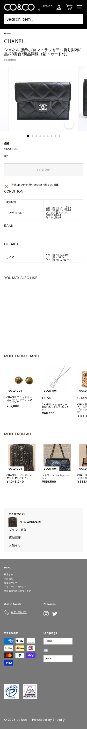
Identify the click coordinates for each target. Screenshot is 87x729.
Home (7, 33)
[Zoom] (69, 124)
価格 (7, 143)
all (29, 434)
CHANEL (33, 356)
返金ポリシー (11, 582)
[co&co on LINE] (64, 613)
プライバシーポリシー (15, 586)
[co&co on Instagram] (46, 613)
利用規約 (8, 578)
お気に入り (45, 7)
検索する (8, 574)
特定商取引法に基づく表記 (17, 590)
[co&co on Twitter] (54, 613)
